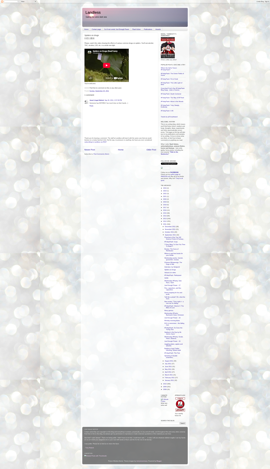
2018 (165, 205)
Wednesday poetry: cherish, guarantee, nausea (173, 258)
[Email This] (85, 38)
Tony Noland (89, 448)
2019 (165, 202)
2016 (165, 210)
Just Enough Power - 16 (172, 318)
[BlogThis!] (87, 38)
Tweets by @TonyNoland (169, 117)
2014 (165, 216)
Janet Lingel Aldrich (97, 100)
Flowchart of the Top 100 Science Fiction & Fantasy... (174, 238)
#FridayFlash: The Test (172, 353)
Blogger (159, 461)
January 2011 (169, 380)
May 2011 (168, 369)
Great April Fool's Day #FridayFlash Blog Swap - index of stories (173, 89)
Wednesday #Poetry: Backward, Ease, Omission (174, 314)
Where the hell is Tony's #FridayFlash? (169, 68)
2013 (165, 218)
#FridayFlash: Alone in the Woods (172, 101)
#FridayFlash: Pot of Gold (169, 79)
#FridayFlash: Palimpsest (172, 275)
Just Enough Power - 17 (172, 285)
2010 (165, 384)
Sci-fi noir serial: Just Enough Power (116, 29)
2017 (165, 207)
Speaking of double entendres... (170, 356)
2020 (165, 199)
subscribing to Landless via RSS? (95, 142)
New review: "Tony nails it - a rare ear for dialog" (174, 302)
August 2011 (169, 361)
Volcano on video (170, 272)
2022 (165, 193)
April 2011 (168, 372)
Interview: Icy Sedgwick (172, 267)
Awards (158, 29)
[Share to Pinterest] (93, 38)
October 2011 (169, 232)
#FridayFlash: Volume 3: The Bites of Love (174, 306)
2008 (165, 389)
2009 (165, 386)
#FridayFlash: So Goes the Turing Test (173, 328)
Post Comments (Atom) (101, 154)
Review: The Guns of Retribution (171, 250)
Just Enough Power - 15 (172, 341)
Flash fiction (136, 29)
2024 (165, 188)
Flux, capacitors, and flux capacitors (172, 289)
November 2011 (170, 229)
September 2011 (170, 235)
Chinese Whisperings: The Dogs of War (173, 263)
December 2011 (170, 226)
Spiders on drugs (170, 270)
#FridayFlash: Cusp (171, 242)
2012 (165, 221)
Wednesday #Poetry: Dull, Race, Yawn (173, 281)
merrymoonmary (141, 461)
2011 (165, 224)
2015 (165, 213)
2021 (165, 196)
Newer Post (89, 150)
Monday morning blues (172, 320)
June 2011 (168, 366)
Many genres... (169, 310)
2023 (165, 191)
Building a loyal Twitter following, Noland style (172, 349)
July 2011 (168, 363)
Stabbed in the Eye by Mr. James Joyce (173, 333)
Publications (148, 29)
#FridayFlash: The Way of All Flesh (172, 98)
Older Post (151, 150)
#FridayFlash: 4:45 (167, 111)
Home (86, 29)
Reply (91, 106)
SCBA (166, 278)
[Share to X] (89, 38)
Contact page (96, 29)
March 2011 (169, 375)
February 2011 (170, 377)
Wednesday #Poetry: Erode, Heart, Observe (173, 337)
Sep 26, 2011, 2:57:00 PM (113, 100)
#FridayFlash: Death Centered (171, 94)
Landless (93, 12)
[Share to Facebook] (91, 38)
